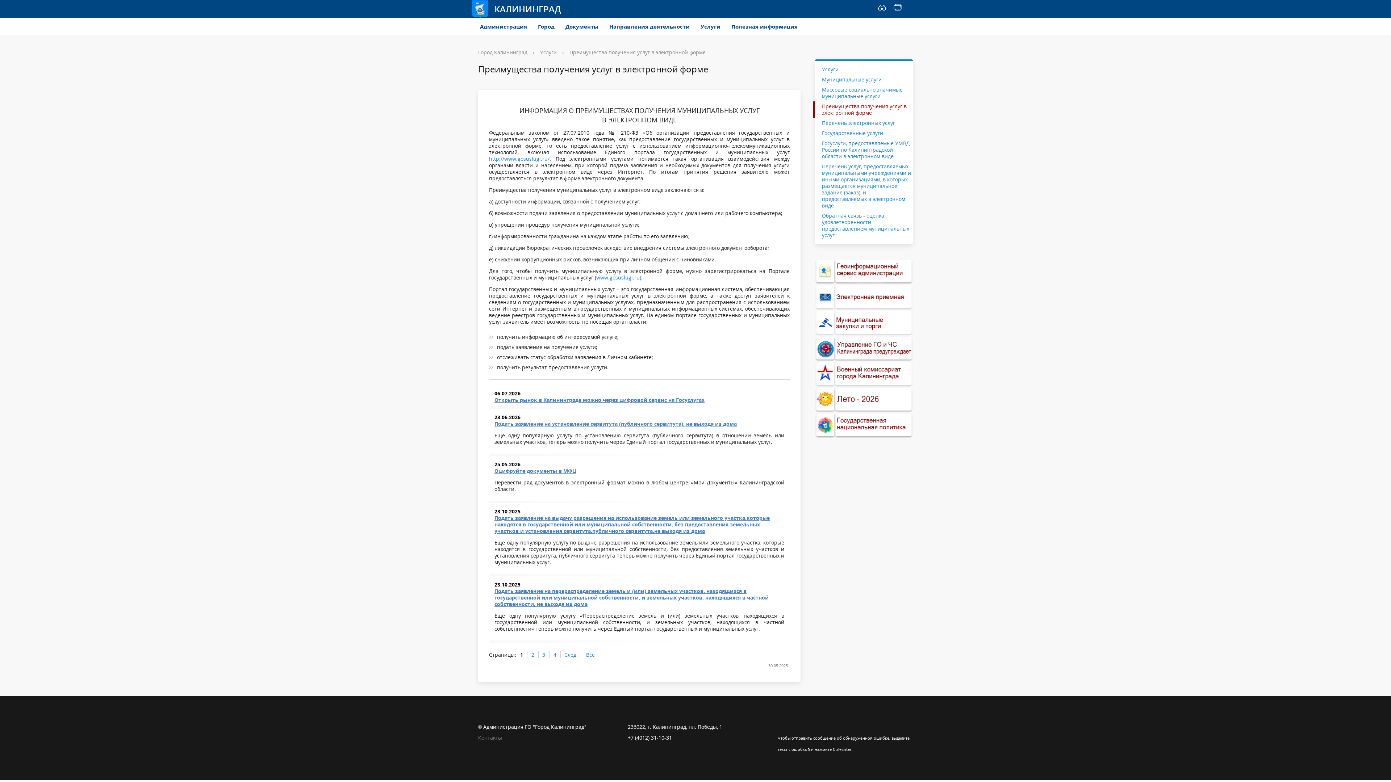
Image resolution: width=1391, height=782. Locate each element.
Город (546, 26)
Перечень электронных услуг (858, 122)
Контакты (490, 737)
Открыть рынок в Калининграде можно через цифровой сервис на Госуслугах (599, 399)
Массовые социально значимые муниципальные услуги (862, 93)
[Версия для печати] (898, 9)
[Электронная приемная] (864, 297)
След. (571, 654)
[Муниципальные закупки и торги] (864, 323)
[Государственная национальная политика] (864, 425)
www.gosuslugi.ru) (618, 277)
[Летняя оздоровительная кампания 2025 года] (864, 400)
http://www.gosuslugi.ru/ (519, 158)
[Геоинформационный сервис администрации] (864, 271)
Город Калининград (502, 52)
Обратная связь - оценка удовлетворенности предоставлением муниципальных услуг (865, 225)
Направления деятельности (649, 26)
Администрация (503, 26)
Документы (581, 26)
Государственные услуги (852, 133)
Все (590, 654)
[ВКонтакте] (783, 727)
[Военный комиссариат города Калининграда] (864, 374)
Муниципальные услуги (852, 79)
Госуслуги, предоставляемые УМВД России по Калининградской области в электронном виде (866, 150)
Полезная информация (764, 26)
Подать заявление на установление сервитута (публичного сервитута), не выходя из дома (615, 423)
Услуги (710, 26)
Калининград (527, 9)
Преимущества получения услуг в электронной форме (637, 52)
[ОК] (797, 727)
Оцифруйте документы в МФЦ (535, 470)
